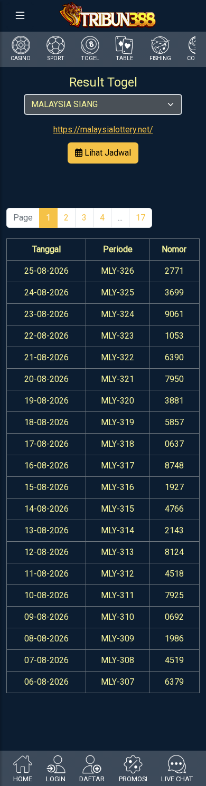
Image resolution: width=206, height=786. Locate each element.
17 (140, 218)
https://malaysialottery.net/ (103, 129)
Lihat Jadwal (106, 153)
